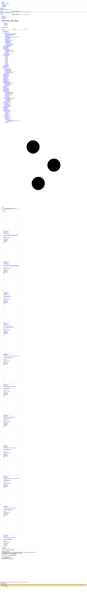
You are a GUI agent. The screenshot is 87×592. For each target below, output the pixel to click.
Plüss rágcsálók (6, 104)
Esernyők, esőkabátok (8, 35)
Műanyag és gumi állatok (9, 51)
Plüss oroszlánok (7, 99)
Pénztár (5, 583)
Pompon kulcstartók (8, 72)
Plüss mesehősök (6, 91)
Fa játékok (6, 50)
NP (5, 61)
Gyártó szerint (6, 55)
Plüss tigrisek (7, 101)
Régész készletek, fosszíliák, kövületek (12, 120)
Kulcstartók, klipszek (7, 68)
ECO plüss (5, 48)
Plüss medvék (5, 90)
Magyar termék (6, 73)
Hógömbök (7, 36)
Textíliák (6, 43)
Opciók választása (6, 506)
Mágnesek (6, 39)
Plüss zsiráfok (5, 108)
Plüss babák (5, 77)
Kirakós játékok (7, 37)
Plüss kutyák (5, 86)
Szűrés (26, 29)
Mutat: (3, 209)
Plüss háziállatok (6, 82)
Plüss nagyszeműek (6, 102)
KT (5, 59)
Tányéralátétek (7, 41)
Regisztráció (4, 6)
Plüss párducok (7, 100)
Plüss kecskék (6, 85)
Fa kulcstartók (7, 70)
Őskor (6, 121)
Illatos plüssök (6, 66)
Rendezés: (3, 208)
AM (6, 56)
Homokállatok (6, 65)
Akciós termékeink (6, 386)
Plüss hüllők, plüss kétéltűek (8, 83)
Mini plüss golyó (6, 74)
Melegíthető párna (8, 103)
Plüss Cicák (5, 80)
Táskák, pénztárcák (8, 42)
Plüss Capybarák (7, 105)
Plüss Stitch (7, 96)
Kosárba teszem (6, 231)
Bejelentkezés (4, 5)
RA (9, 233)
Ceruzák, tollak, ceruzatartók (9, 34)
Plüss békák (7, 84)
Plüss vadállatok (6, 106)
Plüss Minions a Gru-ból (8, 94)
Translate (7, 586)
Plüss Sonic (7, 95)
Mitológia (6, 118)
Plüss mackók (5, 88)
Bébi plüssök (5, 47)
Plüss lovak (5, 87)
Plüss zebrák (5, 107)
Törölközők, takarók (10, 44)
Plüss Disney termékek (8, 93)
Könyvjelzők (7, 38)
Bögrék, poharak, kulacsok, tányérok (10, 33)
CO (5, 58)
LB (5, 60)
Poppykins (5, 109)
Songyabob (7, 97)
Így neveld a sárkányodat (9, 92)
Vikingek (6, 122)
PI (5, 62)
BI (5, 57)
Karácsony (6, 114)
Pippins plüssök (6, 76)
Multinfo (26, 582)
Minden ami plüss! (18, 582)
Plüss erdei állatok (6, 81)
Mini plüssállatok (6, 75)
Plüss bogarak (6, 79)
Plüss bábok (5, 78)
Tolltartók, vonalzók (8, 45)
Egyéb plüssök (6, 53)
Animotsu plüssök (6, 46)
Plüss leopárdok (7, 98)
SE (5, 63)
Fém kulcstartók (7, 71)
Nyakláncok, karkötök (8, 40)
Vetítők (6, 52)
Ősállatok (6, 119)
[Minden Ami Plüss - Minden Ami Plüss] (6, 9)
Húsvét (6, 113)
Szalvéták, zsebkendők (7, 110)
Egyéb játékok (6, 49)
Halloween (6, 112)
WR (6, 64)
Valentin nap (7, 115)
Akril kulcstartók (7, 69)
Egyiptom (6, 116)
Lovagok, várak (7, 117)
